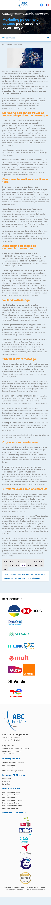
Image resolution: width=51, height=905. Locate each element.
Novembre (26, 578)
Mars (19, 575)
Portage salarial (8, 765)
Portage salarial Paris (10, 795)
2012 (5, 569)
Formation (6, 784)
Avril (23, 575)
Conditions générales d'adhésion (32, 887)
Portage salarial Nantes (11, 803)
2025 (11, 561)
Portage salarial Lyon (10, 797)
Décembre (36, 578)
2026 (5, 561)
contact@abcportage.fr (11, 751)
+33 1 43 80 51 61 (8, 754)
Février (13, 575)
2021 (35, 561)
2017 (17, 565)
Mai (27, 575)
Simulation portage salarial (12, 770)
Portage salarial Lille (10, 808)
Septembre (8, 578)
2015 (29, 565)
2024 (17, 561)
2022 (29, 561)
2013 (41, 565)
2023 (23, 561)
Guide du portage (9, 768)
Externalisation (8, 778)
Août (43, 575)
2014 (35, 565)
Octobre (18, 578)
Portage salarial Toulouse (12, 806)
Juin (32, 575)
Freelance (6, 781)
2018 (11, 565)
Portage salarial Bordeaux (12, 800)
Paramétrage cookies (14, 890)
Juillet (37, 575)
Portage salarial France (11, 792)
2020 (41, 561)
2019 (5, 565)
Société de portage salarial (13, 762)
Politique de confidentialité (35, 890)
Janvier (6, 575)
